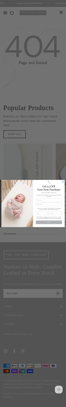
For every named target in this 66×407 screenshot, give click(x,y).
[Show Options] (47, 213)
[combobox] (42, 213)
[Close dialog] (63, 181)
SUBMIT (49, 222)
